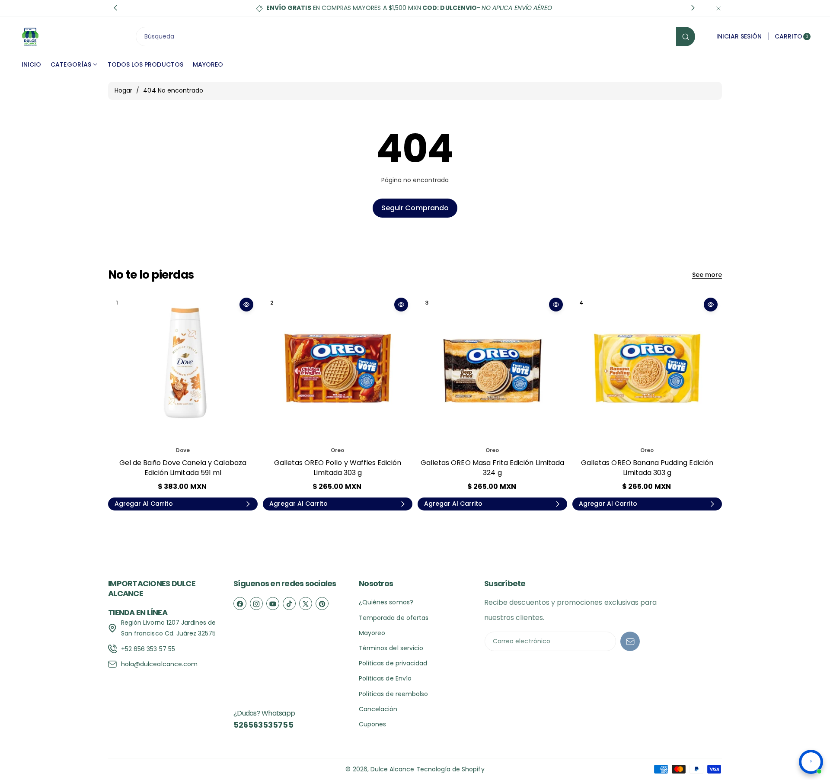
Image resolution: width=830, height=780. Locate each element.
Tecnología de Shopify (450, 769)
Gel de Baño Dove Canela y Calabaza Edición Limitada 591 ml (182, 467)
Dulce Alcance (392, 769)
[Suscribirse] (630, 641)
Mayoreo (372, 633)
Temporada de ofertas (393, 617)
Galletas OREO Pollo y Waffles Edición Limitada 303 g (338, 467)
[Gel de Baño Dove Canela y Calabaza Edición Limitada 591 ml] (183, 368)
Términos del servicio (391, 648)
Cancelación (378, 709)
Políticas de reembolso (393, 694)
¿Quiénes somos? (386, 602)
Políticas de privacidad (393, 663)
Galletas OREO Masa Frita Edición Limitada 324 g (492, 467)
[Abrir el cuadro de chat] (811, 762)
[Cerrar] (718, 8)
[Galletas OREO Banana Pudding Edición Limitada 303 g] (647, 368)
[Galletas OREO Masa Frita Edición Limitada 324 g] (492, 368)
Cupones (372, 724)
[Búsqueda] (685, 36)
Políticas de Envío (385, 678)
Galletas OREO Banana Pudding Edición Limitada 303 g (647, 467)
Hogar (123, 90)
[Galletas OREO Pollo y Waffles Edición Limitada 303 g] (337, 368)
